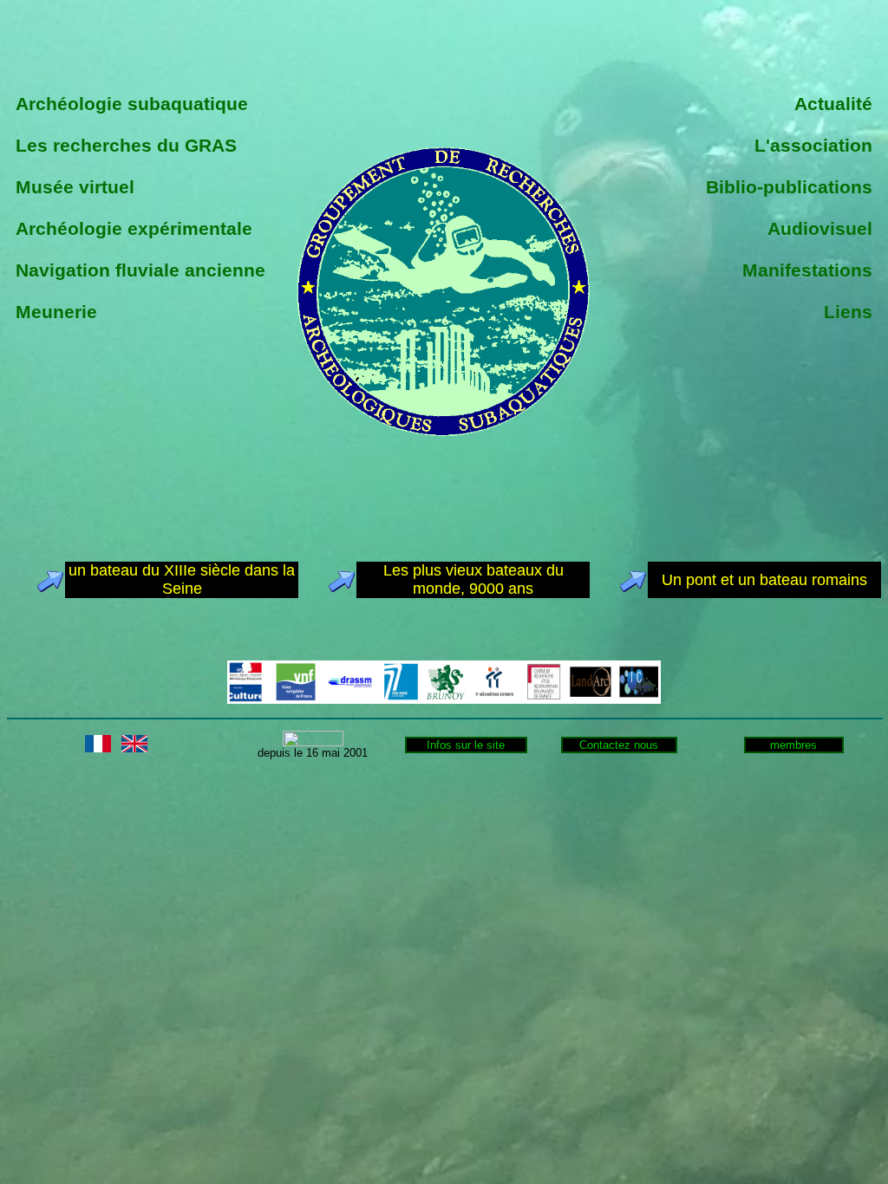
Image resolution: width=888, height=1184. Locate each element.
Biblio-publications (789, 187)
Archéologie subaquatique (132, 104)
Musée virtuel (75, 187)
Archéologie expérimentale (134, 228)
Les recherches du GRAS (126, 145)
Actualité (833, 104)
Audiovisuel (819, 228)
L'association (813, 145)
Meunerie (56, 312)
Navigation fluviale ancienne (140, 270)
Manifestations (807, 270)
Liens (848, 312)
